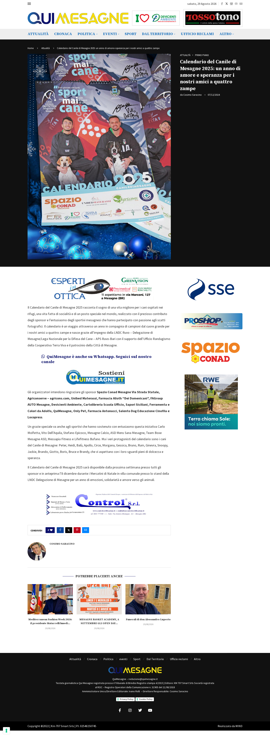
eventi (110, 34)
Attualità (38, 34)
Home (31, 48)
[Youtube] (236, 3)
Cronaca (63, 34)
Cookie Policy (145, 699)
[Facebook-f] (120, 710)
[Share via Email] (85, 530)
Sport (130, 34)
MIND (238, 726)
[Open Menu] (29, 3)
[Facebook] (221, 3)
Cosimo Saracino (192, 94)
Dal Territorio (157, 34)
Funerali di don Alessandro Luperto (148, 619)
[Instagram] (231, 3)
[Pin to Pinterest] (77, 530)
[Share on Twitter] (68, 530)
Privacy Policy (126, 699)
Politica (86, 34)
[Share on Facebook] (60, 530)
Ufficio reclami (197, 34)
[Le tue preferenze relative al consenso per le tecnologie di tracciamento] (6, 730)
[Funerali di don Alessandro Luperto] (148, 599)
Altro (225, 34)
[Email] (241, 3)
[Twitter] (226, 3)
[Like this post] (51, 530)
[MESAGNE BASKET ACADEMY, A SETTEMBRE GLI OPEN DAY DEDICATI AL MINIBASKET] (99, 599)
